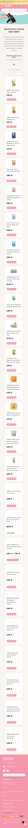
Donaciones (11, 784)
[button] (2, 6)
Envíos (15, 800)
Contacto (5, 784)
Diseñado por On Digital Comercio (17, 819)
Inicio (10, 69)
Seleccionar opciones (13, 560)
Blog (20, 782)
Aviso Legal (5, 822)
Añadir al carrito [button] (11, 99)
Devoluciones (22, 800)
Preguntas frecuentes (8, 800)
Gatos (8, 791)
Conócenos (5, 782)
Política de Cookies (12, 822)
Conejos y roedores (16, 791)
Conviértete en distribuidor (9, 807)
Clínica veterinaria (13, 782)
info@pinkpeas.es (11, 766)
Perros (13, 69)
